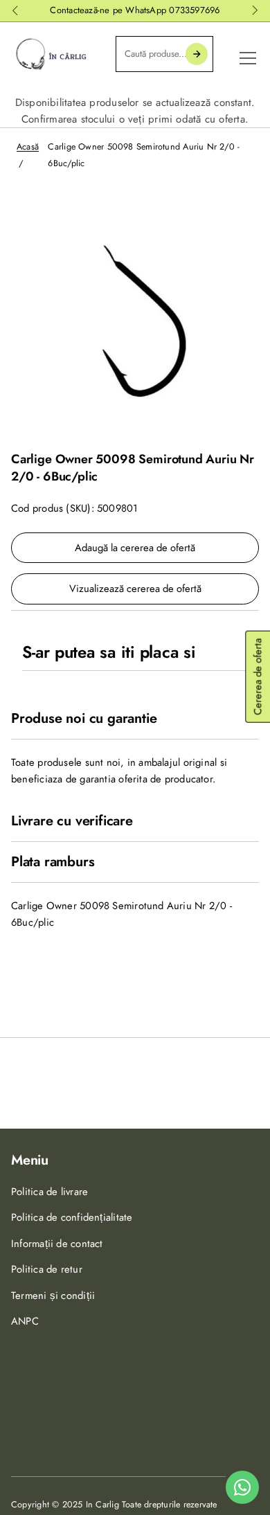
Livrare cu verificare (72, 821)
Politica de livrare (49, 1191)
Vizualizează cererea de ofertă (135, 588)
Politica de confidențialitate (71, 1217)
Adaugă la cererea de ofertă (135, 547)
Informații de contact (57, 1243)
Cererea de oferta (257, 676)
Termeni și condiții (53, 1295)
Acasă (28, 147)
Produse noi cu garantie (83, 718)
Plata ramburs (52, 862)
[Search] (197, 54)
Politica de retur (46, 1269)
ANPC (25, 1321)
